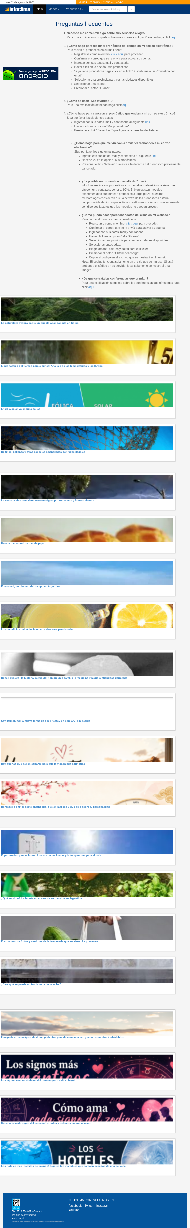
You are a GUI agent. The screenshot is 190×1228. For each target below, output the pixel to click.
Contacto (38, 1211)
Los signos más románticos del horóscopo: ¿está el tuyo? (38, 1080)
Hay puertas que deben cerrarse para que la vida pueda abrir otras (43, 763)
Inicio (41, 9)
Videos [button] (53, 9)
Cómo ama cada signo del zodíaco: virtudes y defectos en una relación (46, 1122)
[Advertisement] (28, 40)
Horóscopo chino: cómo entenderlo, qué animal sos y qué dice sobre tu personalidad (55, 806)
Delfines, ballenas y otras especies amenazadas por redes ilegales (43, 451)
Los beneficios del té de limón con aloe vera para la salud (37, 629)
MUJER (83, 2)
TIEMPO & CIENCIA (101, 2)
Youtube (73, 1210)
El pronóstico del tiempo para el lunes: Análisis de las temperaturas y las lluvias (52, 365)
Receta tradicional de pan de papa (23, 543)
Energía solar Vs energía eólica (20, 408)
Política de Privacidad (24, 1215)
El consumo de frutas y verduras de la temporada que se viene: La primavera (49, 941)
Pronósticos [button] (73, 9)
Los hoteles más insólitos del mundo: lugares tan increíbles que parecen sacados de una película (63, 1165)
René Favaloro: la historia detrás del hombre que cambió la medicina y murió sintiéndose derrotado (64, 677)
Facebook (75, 1205)
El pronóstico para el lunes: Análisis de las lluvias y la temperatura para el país (51, 855)
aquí (174, 37)
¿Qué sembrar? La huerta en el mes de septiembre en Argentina (41, 898)
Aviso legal (18, 1218)
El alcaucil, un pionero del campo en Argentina (30, 586)
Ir (131, 9)
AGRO (119, 2)
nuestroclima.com (25, 1221)
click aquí (117, 54)
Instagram (102, 1205)
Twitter (89, 1205)
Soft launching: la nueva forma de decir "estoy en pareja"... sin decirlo (45, 720)
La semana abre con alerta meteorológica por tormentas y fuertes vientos (47, 500)
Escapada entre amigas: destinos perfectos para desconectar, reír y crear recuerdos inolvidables (62, 1037)
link (147, 122)
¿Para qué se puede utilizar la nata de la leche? (31, 984)
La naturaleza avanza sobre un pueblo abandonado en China (39, 322)
